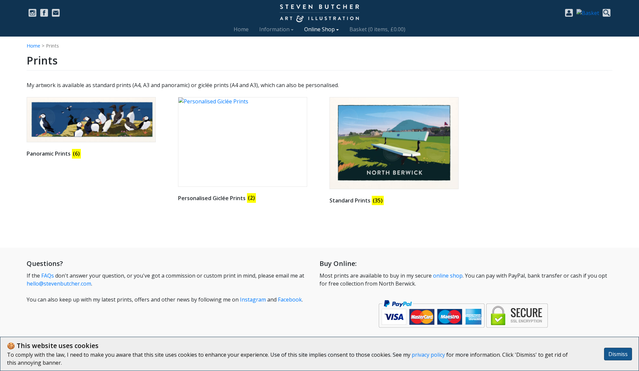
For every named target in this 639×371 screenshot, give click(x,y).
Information (274, 29)
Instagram (253, 299)
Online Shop (319, 29)
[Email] (56, 12)
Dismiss (618, 354)
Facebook (290, 299)
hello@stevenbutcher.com (59, 283)
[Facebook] (44, 12)
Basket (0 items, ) (377, 29)
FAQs (47, 275)
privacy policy (428, 354)
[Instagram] (32, 12)
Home (241, 29)
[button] (588, 12)
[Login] (569, 12)
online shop (448, 275)
